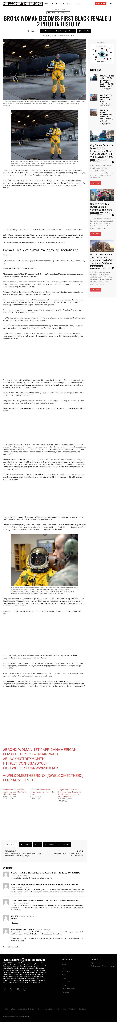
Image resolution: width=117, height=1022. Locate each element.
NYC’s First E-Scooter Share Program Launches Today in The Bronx (42, 792)
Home (54, 9)
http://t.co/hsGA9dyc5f (25, 763)
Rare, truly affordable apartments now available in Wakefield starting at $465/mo (106, 115)
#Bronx (10, 749)
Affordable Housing (96, 266)
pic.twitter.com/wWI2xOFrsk (30, 768)
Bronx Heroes (61, 9)
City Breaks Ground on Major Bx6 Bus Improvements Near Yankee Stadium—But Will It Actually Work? (107, 80)
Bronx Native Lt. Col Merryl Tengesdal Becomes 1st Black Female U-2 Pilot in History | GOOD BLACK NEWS (45, 873)
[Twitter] (11, 989)
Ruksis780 (14, 916)
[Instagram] (24, 989)
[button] (111, 3)
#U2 (37, 754)
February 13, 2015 (19, 780)
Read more (95, 183)
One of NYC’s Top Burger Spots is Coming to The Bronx (106, 98)
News (92, 160)
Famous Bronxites (63, 13)
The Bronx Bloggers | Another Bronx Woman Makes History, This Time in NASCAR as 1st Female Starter (44, 900)
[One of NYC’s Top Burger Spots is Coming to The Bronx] (93, 97)
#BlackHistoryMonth (24, 759)
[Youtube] (18, 989)
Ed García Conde (50, 36)
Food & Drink (95, 213)
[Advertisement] (44, 207)
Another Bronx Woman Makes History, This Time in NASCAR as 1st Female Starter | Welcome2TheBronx (44, 884)
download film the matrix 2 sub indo (22, 929)
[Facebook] (4, 989)
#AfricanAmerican (58, 749)
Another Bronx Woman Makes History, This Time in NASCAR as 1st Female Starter (15, 792)
